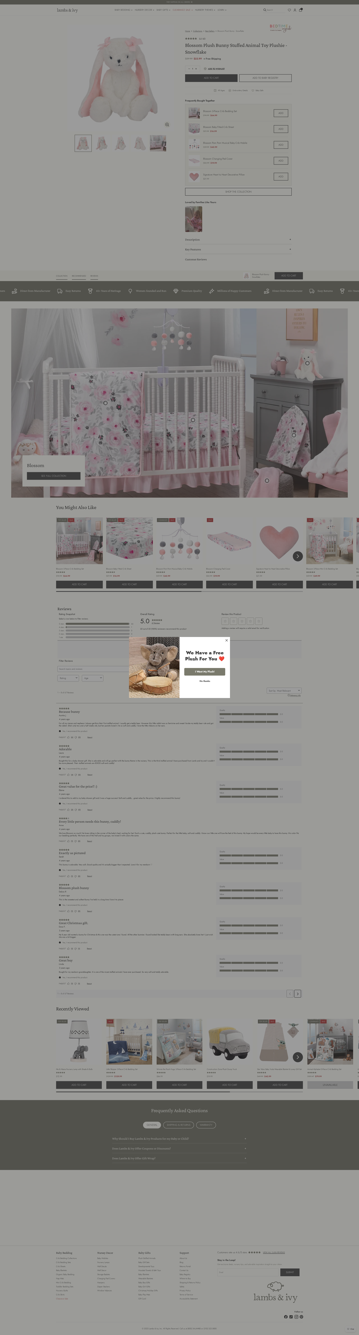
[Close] (226, 640)
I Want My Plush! (205, 671)
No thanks (205, 681)
